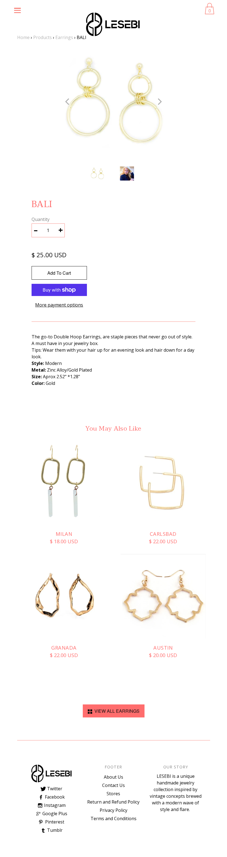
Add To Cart (59, 273)
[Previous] (67, 101)
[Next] (159, 101)
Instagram (54, 805)
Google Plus (54, 813)
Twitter (54, 788)
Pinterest (54, 822)
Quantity (41, 219)
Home (23, 37)
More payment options (59, 305)
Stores (113, 793)
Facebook (54, 797)
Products (42, 37)
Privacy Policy (113, 810)
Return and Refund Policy (113, 802)
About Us (113, 777)
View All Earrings (116, 711)
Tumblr (54, 830)
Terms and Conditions (113, 818)
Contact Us (113, 785)
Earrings (64, 37)
